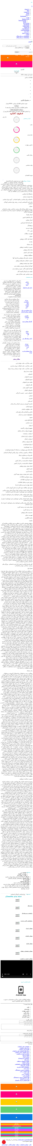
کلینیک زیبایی (26, 1076)
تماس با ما (3, 52)
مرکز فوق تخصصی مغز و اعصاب (20, 1051)
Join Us (27, 15)
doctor (22, 55)
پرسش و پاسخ (25, 33)
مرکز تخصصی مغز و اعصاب (22, 1052)
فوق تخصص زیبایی (24, 1071)
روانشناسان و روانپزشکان (22, 36)
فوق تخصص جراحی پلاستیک (22, 1080)
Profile (24, 21)
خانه (28, 55)
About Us (27, 9)
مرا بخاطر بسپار (19, 47)
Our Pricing (26, 24)
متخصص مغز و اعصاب (23, 1046)
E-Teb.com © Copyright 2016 (24, 1139)
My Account (26, 23)
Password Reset (22, 20)
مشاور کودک (26, 1056)
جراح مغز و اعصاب (24, 1048)
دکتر (30, 1144)
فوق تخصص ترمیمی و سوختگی (21, 1077)
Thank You (26, 27)
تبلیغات (27, 34)
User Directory (25, 28)
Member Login (25, 19)
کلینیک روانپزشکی (24, 1065)
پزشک (17, 1144)
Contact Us (26, 12)
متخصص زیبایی (25, 1074)
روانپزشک (26, 1059)
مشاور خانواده (25, 1062)
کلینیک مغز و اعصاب (24, 1049)
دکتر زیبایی (26, 1073)
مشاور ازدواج (25, 1055)
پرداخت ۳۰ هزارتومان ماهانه (16, 109)
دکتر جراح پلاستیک (24, 1078)
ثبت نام (27, 49)
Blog (28, 10)
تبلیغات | (8, 52)
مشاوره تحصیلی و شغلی (23, 1061)
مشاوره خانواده (24, 1144)
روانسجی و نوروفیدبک (23, 1058)
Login (27, 17)
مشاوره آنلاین (11, 1144)
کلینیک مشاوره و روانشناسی (22, 1064)
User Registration (25, 30)
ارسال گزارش (28, 1042)
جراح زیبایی (26, 1068)
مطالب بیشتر (16, 359)
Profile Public (26, 26)
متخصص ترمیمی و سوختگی (22, 1070)
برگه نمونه (26, 31)
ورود (28, 44)
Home (27, 13)
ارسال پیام (29, 1030)
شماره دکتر (4, 1144)
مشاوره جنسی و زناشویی (22, 1053)
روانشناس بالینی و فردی (23, 1067)
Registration (23, 16)
